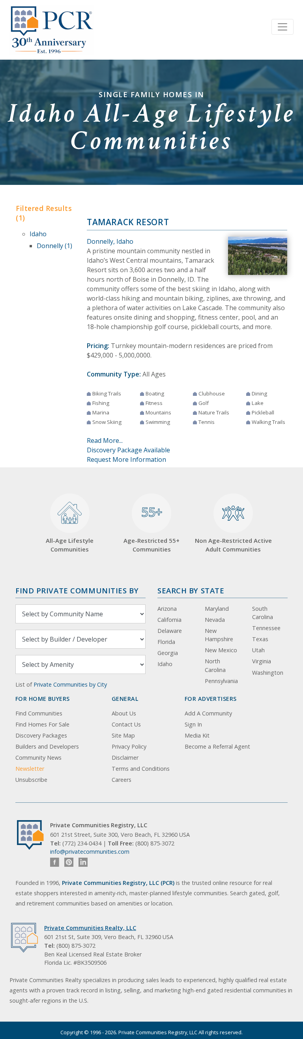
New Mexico (221, 650)
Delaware (169, 630)
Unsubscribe (31, 779)
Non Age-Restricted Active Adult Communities (233, 544)
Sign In (193, 724)
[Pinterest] (68, 862)
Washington (267, 672)
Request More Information (126, 459)
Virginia (261, 661)
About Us (124, 713)
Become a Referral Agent (217, 746)
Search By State (190, 590)
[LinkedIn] (83, 862)
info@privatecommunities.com (89, 851)
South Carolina (262, 613)
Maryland (217, 608)
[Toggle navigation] (282, 27)
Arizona (167, 608)
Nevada (215, 619)
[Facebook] (54, 862)
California (169, 619)
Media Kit (197, 735)
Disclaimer (125, 757)
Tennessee (266, 628)
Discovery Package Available (128, 450)
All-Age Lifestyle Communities (70, 544)
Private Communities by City (70, 684)
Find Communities (38, 713)
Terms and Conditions (141, 768)
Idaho (38, 234)
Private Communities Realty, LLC (90, 928)
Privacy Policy (129, 746)
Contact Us (126, 724)
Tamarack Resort (128, 222)
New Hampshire (219, 635)
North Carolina (215, 665)
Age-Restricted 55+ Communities (151, 528)
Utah (258, 650)
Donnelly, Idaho (110, 241)
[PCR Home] (33, 835)
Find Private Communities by (76, 590)
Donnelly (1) (54, 245)
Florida (166, 642)
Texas (260, 639)
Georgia (167, 653)
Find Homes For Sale (42, 724)
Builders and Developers (47, 746)
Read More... (105, 440)
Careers (121, 779)
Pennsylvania (221, 681)
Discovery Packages (41, 735)
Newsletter (29, 768)
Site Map (123, 735)
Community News (38, 757)
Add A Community (208, 713)
